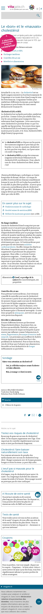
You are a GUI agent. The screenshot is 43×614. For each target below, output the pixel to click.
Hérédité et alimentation (14, 61)
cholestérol (28, 92)
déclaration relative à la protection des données (16, 599)
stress (3, 334)
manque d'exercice (28, 334)
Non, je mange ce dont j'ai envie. (19, 372)
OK (39, 601)
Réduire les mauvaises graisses (18, 214)
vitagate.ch (7, 586)
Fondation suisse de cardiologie (18, 206)
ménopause (19, 313)
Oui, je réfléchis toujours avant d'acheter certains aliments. (22, 366)
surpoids (4, 337)
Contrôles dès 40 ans (12, 58)
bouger (32, 346)
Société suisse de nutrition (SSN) (18, 210)
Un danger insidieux (12, 54)
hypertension (13, 334)
